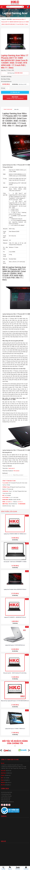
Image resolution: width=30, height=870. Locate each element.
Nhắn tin (10, 869)
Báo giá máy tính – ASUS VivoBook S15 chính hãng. (15, 673)
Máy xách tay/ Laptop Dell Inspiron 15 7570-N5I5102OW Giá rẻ (15, 700)
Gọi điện (3, 869)
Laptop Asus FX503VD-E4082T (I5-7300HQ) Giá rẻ (15, 533)
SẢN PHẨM (9, 19)
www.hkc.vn (20, 501)
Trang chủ (3, 19)
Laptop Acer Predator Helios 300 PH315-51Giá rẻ (15, 589)
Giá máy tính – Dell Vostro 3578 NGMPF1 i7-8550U (15, 561)
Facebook (26, 869)
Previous (1, 750)
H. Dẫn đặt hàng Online (6, 794)
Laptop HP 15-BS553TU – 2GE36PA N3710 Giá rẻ (15, 617)
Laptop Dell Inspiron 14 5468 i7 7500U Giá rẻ (15, 728)
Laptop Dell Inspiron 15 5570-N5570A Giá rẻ (15, 645)
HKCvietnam (16, 470)
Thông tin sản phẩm (8, 109)
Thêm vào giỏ (16, 92)
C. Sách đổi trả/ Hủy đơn (6, 796)
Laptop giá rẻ (11, 468)
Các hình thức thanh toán (6, 792)
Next (29, 750)
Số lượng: (3, 88)
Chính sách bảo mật (5, 799)
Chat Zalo (18, 869)
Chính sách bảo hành (5, 798)
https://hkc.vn (8, 782)
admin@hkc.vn (9, 501)
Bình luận (16, 109)
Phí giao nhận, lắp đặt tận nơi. (7, 801)
